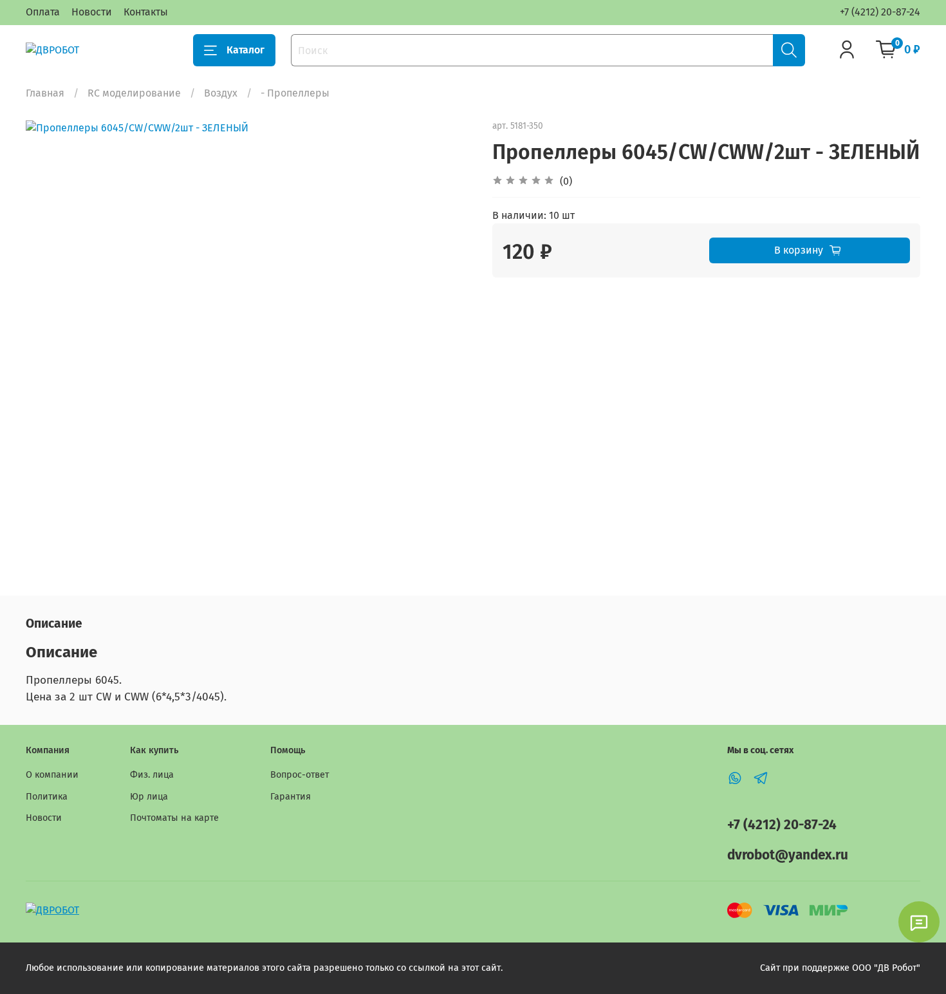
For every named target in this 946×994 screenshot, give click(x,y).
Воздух (220, 93)
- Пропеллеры (295, 93)
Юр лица (149, 796)
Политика (47, 796)
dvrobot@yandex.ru (787, 855)
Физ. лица (152, 774)
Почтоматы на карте (174, 817)
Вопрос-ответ (299, 774)
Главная (45, 93)
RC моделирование (134, 93)
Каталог (245, 50)
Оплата (43, 12)
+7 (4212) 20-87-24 (880, 12)
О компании (52, 774)
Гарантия (290, 796)
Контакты (146, 12)
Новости (91, 12)
